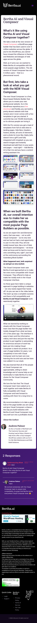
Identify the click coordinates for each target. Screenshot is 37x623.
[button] (32, 5)
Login (6, 596)
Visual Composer (10, 44)
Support (6, 599)
